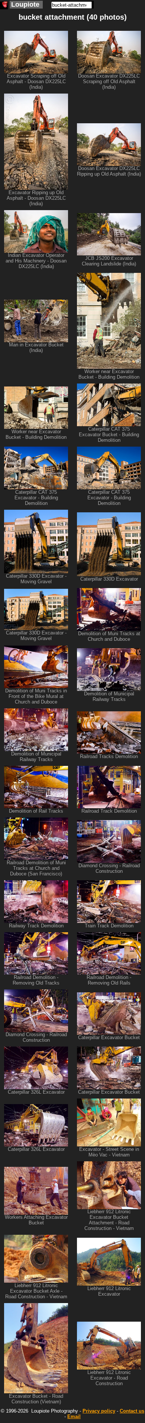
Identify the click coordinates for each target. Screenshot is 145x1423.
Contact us (132, 1411)
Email (74, 1416)
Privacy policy (99, 1411)
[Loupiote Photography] (4, 5)
